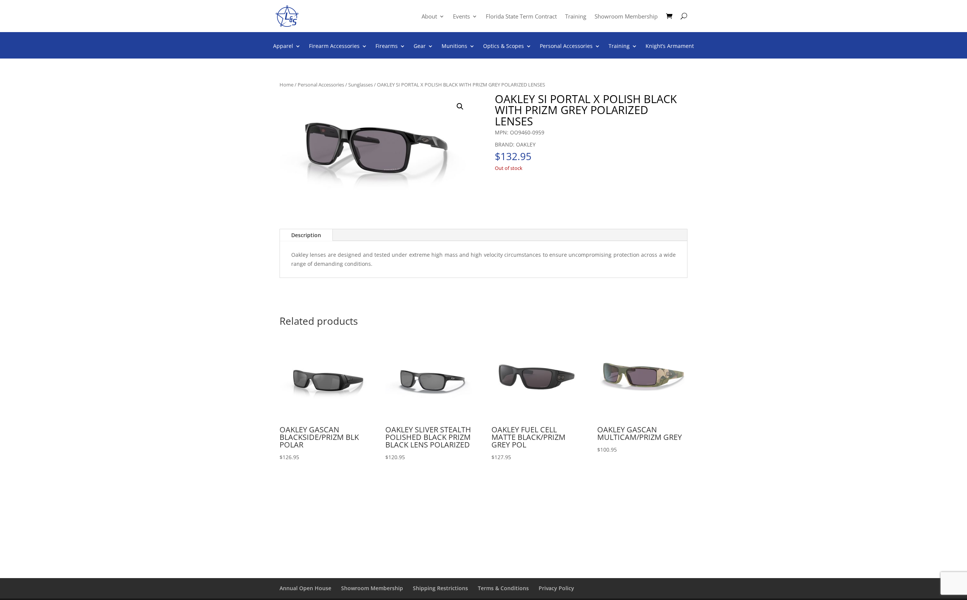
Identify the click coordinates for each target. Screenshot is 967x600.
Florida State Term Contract (521, 17)
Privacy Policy (556, 588)
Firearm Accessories (334, 46)
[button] (460, 106)
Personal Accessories (566, 46)
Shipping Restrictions (440, 588)
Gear (420, 46)
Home (286, 84)
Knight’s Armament (670, 46)
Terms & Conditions (503, 588)
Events (461, 17)
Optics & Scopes (503, 46)
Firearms (386, 46)
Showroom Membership (626, 17)
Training (575, 17)
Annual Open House (305, 588)
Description (306, 235)
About (429, 17)
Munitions (454, 46)
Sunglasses (360, 84)
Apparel (283, 46)
